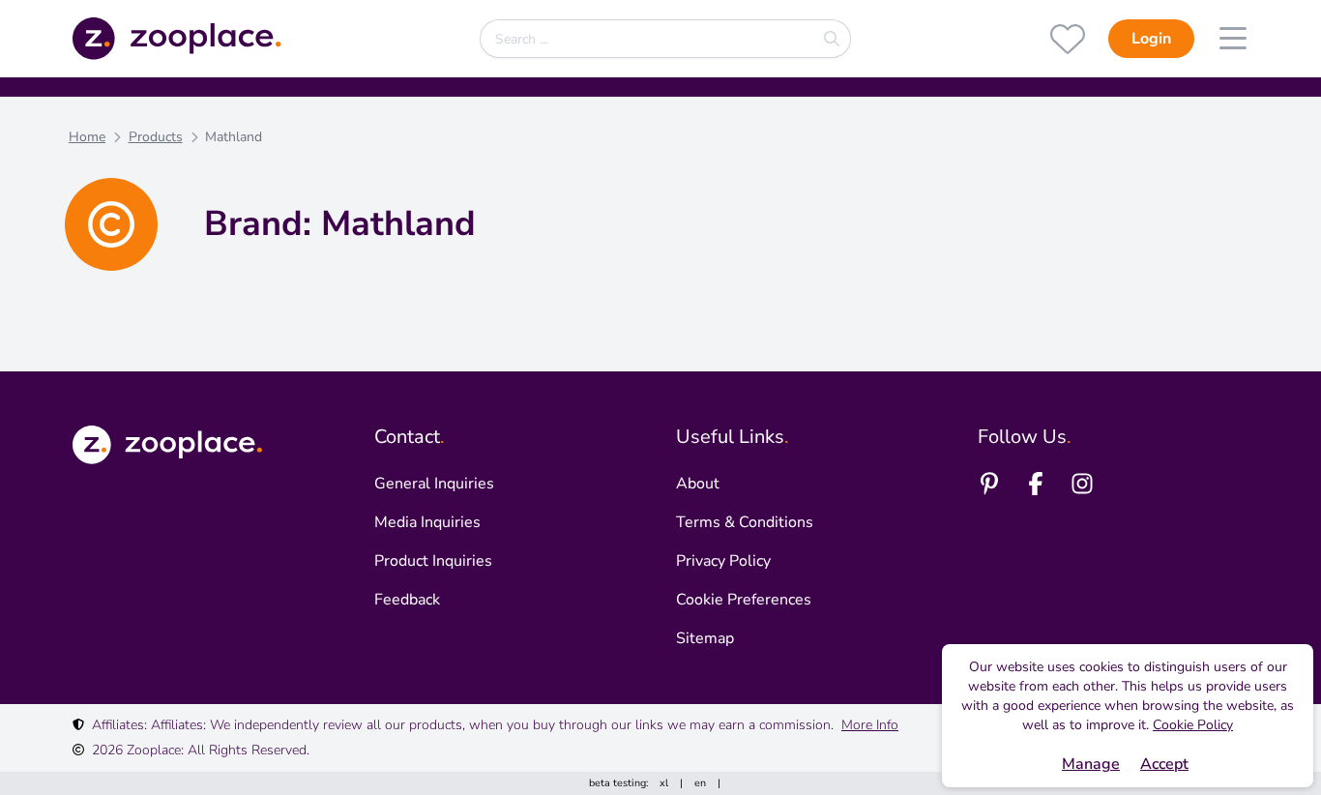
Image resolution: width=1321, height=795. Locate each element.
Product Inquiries (433, 561)
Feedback (407, 599)
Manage (1091, 764)
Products (156, 137)
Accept (1164, 764)
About (697, 483)
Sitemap (705, 638)
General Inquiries (434, 483)
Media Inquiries (427, 522)
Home (87, 137)
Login (1151, 38)
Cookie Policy (1193, 725)
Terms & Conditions (744, 522)
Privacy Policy (723, 561)
